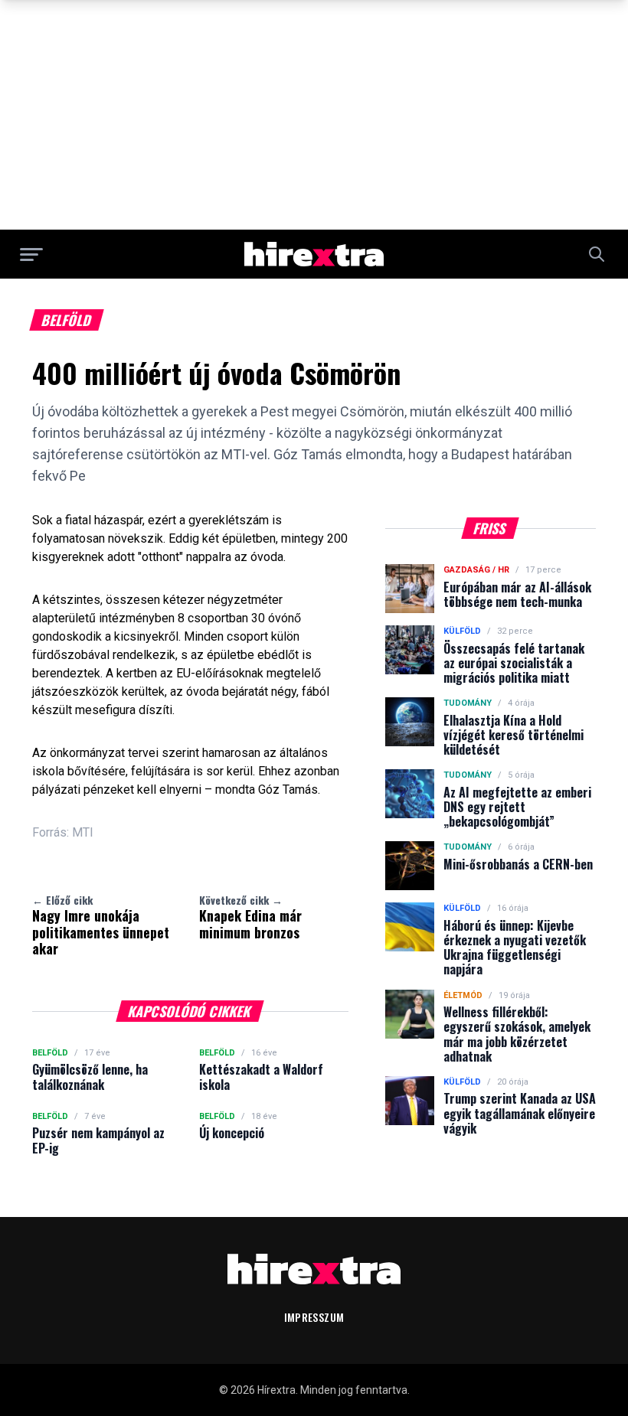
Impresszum (314, 1317)
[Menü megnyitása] (31, 254)
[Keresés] (596, 254)
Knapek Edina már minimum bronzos (250, 917)
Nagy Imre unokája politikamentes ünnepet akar (100, 925)
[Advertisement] (314, 115)
